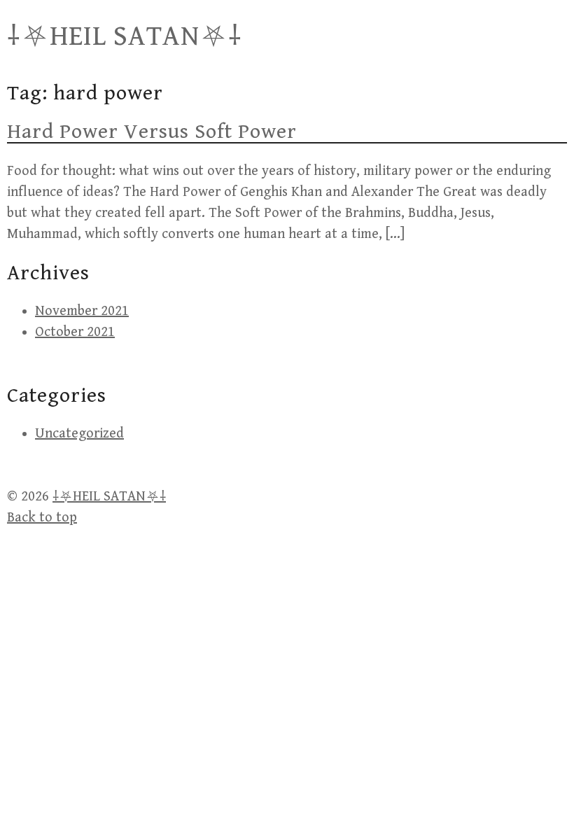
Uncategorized (79, 434)
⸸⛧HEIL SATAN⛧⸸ (124, 36)
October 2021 (75, 332)
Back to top (42, 518)
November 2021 (82, 311)
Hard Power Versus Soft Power (152, 132)
